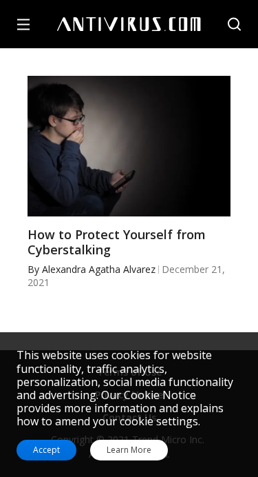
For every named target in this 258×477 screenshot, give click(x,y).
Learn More (129, 450)
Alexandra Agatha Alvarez (98, 269)
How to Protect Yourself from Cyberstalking (117, 242)
